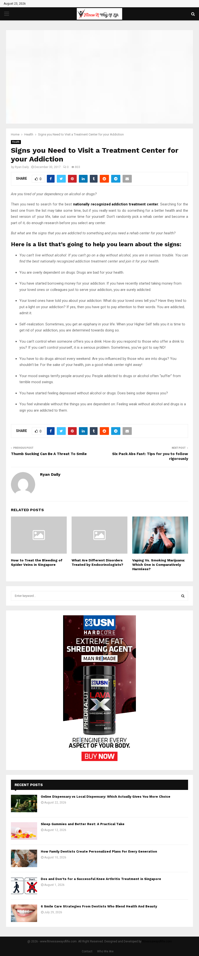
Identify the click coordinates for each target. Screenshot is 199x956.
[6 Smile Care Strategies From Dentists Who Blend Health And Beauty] (24, 913)
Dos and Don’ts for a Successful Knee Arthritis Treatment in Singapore (101, 879)
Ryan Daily (22, 167)
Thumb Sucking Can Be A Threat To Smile (49, 454)
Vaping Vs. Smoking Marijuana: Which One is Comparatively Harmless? (158, 564)
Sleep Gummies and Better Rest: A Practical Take (82, 824)
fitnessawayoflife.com (157, 941)
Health (16, 142)
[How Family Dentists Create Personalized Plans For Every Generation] (24, 858)
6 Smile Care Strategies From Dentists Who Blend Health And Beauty (99, 906)
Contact (87, 951)
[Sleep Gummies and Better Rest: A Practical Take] (24, 831)
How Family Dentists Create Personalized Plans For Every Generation (99, 851)
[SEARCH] (183, 596)
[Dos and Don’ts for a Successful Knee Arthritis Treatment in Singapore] (24, 886)
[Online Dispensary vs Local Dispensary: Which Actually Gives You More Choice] (24, 803)
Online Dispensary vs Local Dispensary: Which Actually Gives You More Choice (105, 796)
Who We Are (105, 951)
